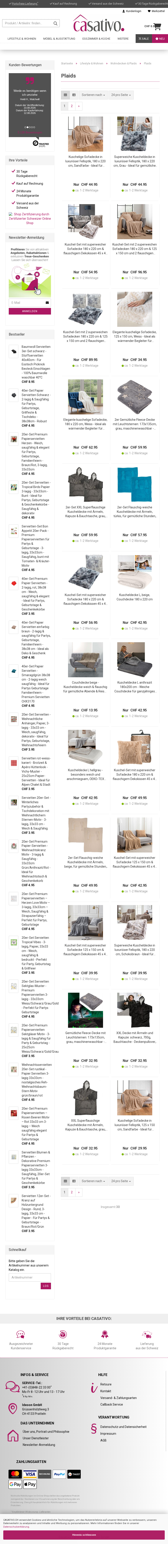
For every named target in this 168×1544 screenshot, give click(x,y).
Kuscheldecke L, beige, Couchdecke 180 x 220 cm (135, 597)
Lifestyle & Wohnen (22, 38)
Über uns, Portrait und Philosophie (46, 1431)
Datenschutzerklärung (16, 1526)
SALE (145, 38)
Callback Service (111, 1404)
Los (46, 1286)
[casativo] (98, 22)
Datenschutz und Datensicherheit (123, 1427)
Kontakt (105, 1391)
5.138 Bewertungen (30, 132)
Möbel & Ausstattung (59, 38)
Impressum (108, 1433)
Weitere (123, 38)
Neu (162, 38)
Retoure (106, 1384)
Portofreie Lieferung (25, 3)
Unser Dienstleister (36, 1438)
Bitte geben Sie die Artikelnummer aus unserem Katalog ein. (29, 1265)
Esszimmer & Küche (96, 38)
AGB (103, 1440)
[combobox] (121, 95)
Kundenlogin (133, 11)
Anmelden (29, 311)
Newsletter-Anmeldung (39, 1445)
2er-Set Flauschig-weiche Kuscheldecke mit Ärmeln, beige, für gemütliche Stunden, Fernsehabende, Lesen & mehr (85, 862)
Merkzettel (157, 11)
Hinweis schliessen (84, 1534)
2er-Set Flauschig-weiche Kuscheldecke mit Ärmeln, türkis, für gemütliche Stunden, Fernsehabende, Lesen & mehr (135, 512)
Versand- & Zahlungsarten (118, 1398)
